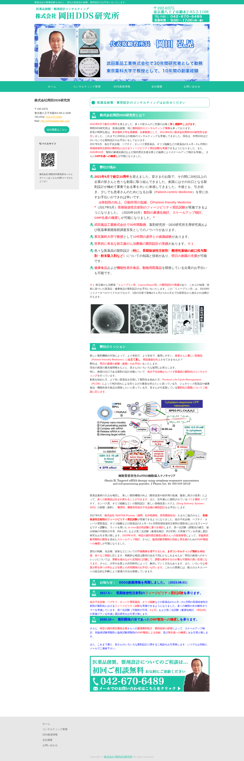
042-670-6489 (54, 116)
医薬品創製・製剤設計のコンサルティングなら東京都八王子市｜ (77, 14)
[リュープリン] (109, 331)
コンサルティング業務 (87, 86)
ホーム (52, 86)
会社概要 (157, 86)
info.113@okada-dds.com (55, 120)
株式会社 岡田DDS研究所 (118, 756)
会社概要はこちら (57, 129)
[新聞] (188, 333)
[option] (122, 52)
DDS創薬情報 (122, 86)
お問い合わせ (192, 86)
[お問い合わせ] (150, 694)
